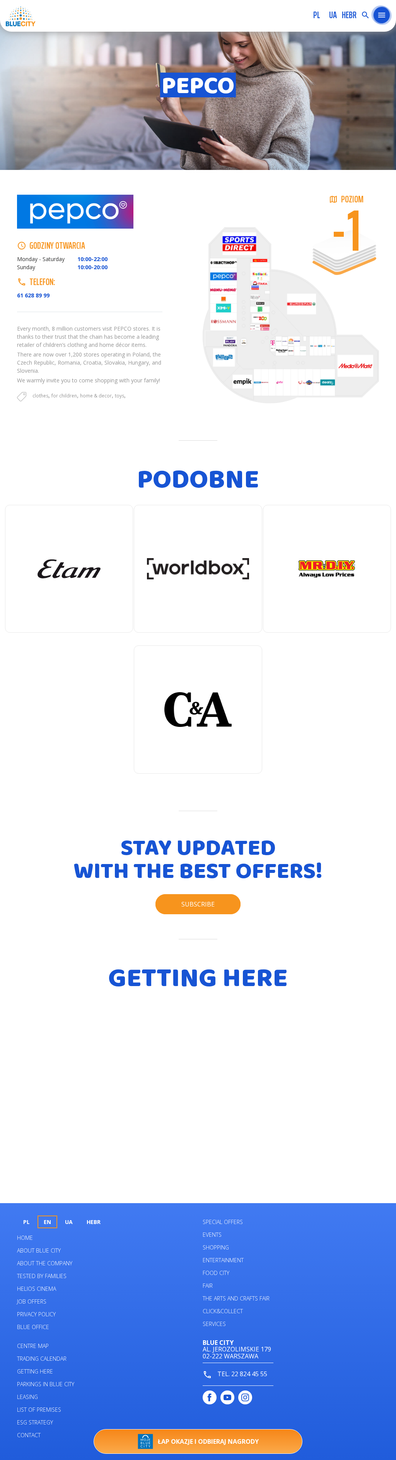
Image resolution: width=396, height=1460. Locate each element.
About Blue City (39, 1250)
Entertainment (223, 1260)
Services (214, 1324)
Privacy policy (36, 1314)
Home (25, 1237)
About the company (44, 1263)
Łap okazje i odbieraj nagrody (208, 1441)
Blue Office (33, 1327)
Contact (29, 1435)
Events (212, 1234)
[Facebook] (210, 1397)
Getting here (35, 1371)
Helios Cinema (36, 1288)
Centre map (33, 1346)
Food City (216, 1273)
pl (316, 15)
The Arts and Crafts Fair (236, 1298)
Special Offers (223, 1222)
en (47, 1222)
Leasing (27, 1397)
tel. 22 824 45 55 (241, 1374)
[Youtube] (227, 1397)
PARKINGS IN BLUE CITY (45, 1384)
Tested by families (42, 1276)
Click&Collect (223, 1311)
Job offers (31, 1301)
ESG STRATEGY (35, 1422)
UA (333, 15)
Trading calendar (42, 1358)
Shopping (216, 1247)
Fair (208, 1285)
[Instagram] (245, 1397)
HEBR (349, 15)
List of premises (39, 1409)
